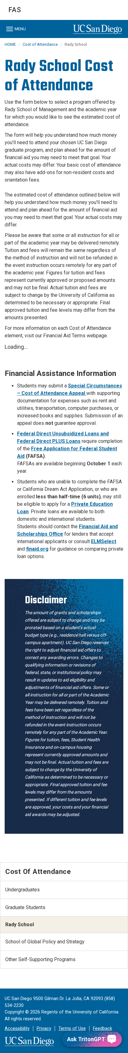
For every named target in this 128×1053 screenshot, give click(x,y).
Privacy (44, 1028)
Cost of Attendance (40, 44)
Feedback (102, 1028)
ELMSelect (103, 541)
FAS (14, 10)
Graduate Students (25, 907)
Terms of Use (72, 1028)
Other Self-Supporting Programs (40, 959)
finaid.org (37, 549)
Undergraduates (22, 890)
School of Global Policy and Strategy (45, 942)
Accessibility (17, 1028)
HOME (10, 44)
